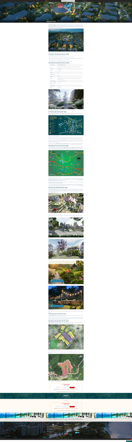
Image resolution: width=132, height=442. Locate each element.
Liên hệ (76, 428)
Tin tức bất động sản (67, 428)
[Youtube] (67, 434)
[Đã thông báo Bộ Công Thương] (77, 433)
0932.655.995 (67, 384)
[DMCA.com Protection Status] (77, 430)
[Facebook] (65, 434)
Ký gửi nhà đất (66, 430)
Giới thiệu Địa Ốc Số (66, 426)
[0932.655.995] (63, 384)
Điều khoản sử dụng (78, 426)
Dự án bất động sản (66, 427)
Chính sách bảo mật (70, 391)
